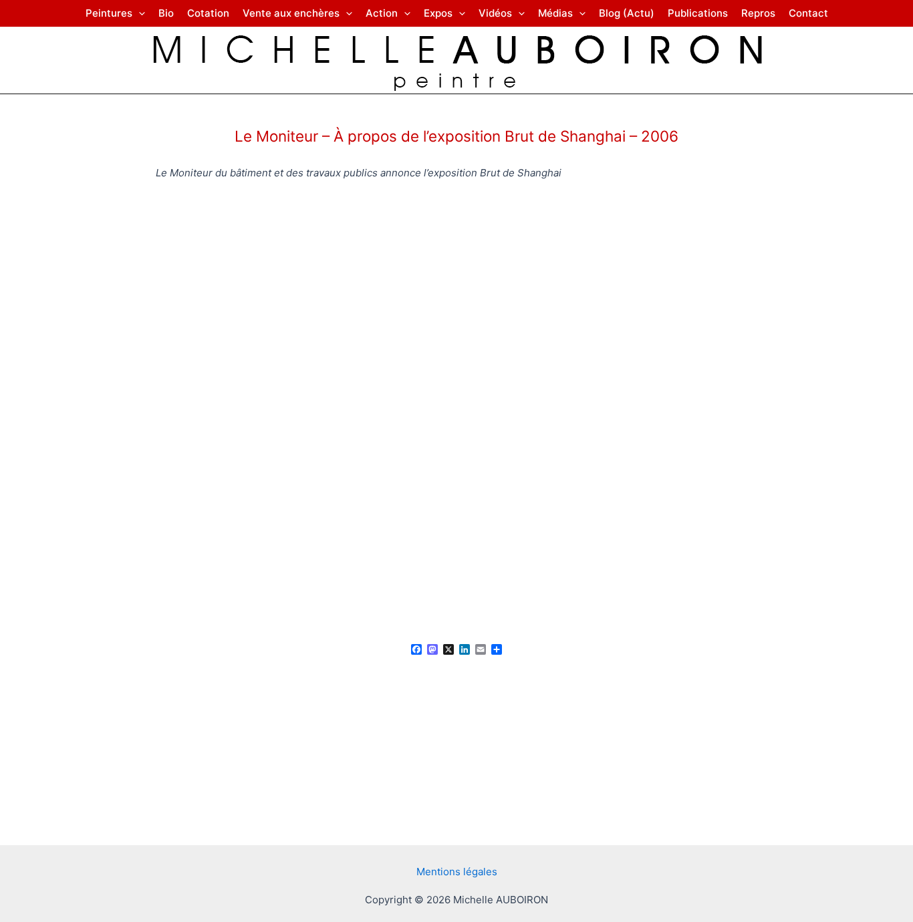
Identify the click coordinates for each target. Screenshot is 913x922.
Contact (808, 13)
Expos (438, 13)
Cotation (208, 13)
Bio (166, 13)
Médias (555, 13)
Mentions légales (456, 871)
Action (382, 13)
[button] (138, 13)
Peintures (109, 13)
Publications (698, 13)
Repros (758, 13)
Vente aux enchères (291, 13)
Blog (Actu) (626, 13)
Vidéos (495, 13)
